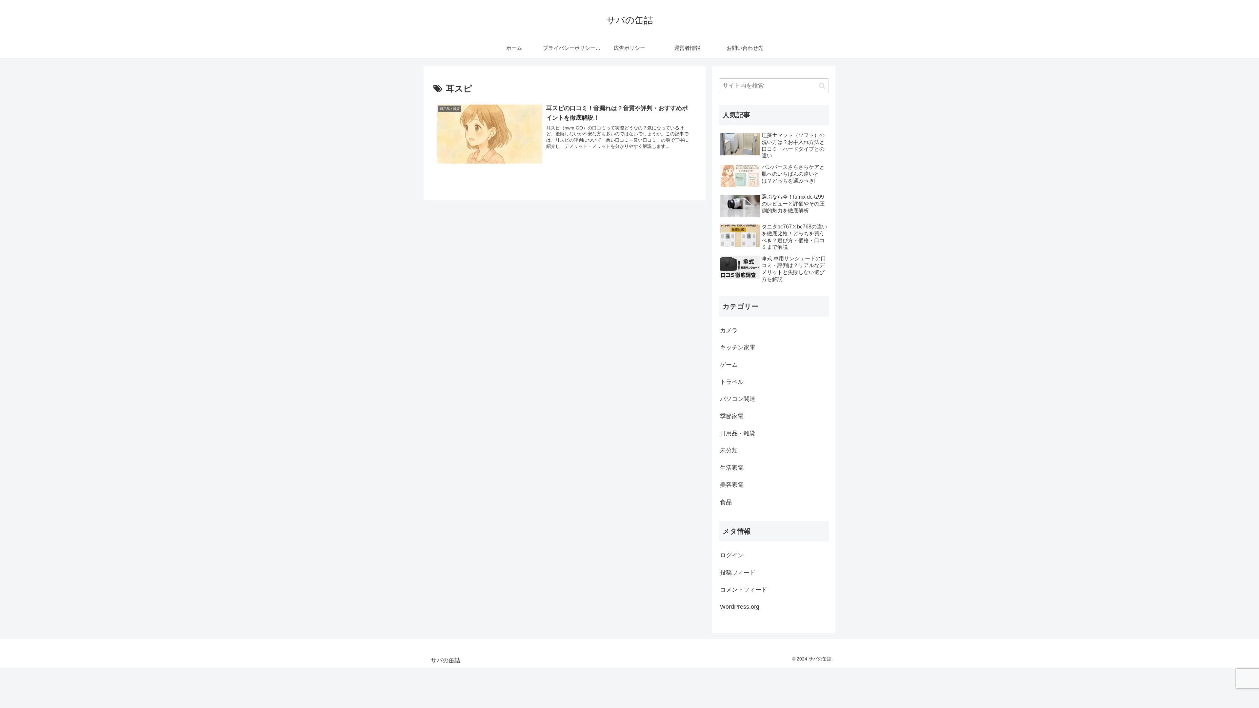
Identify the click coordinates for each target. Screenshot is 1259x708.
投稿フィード (737, 572)
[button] (822, 85)
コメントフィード (743, 589)
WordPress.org (739, 606)
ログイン (732, 555)
